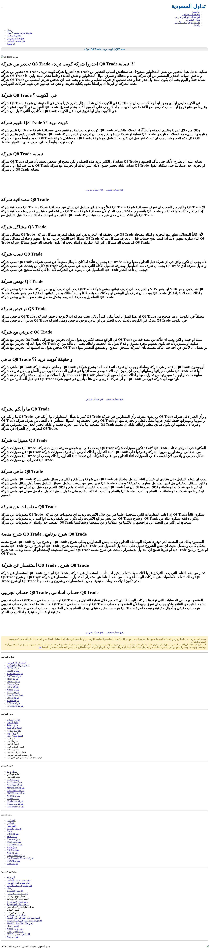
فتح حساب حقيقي (114, 190)
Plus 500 (19, 923)
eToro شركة (12, 679)
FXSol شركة (13, 671)
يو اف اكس (18, 931)
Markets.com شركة (16, 788)
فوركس (10, 823)
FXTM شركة (13, 700)
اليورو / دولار (12, 733)
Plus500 (10, 923)
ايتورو (16, 926)
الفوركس (11, 820)
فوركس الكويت (14, 828)
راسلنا (197, 25)
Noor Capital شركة (16, 855)
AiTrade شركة (13, 703)
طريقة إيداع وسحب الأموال (187, 22)
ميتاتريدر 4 (12, 771)
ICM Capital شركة (15, 790)
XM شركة (12, 847)
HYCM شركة (13, 861)
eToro (9, 926)
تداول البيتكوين (193, 20)
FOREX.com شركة (16, 793)
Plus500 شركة (13, 681)
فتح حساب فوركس (191, 14)
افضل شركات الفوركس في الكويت (23, 918)
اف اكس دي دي (22, 934)
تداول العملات (13, 720)
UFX (9, 931)
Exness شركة (13, 698)
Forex (9, 831)
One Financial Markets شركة (20, 858)
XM (9, 937)
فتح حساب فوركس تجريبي (187, 17)
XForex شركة (13, 796)
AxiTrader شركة (14, 844)
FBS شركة (12, 836)
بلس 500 (29, 923)
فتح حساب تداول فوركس (19, 880)
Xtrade (10, 929)
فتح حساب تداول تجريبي (18, 883)
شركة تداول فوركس (16, 915)
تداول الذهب (12, 722)
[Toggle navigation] (2, 7)
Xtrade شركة (13, 689)
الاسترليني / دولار (15, 736)
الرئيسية (196, 12)
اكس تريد (19, 929)
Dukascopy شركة (15, 804)
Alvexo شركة (13, 839)
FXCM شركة (13, 668)
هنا (40, 647)
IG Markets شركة (15, 801)
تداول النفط (12, 725)
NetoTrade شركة (14, 785)
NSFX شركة (13, 850)
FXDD (10, 934)
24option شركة (14, 842)
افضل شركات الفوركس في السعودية (24, 920)
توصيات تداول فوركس (17, 893)
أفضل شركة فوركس (16, 662)
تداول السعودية (188, 6)
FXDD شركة (13, 692)
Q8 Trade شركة (14, 676)
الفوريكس (11, 826)
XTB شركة (12, 853)
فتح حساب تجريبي (15, 38)
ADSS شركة (13, 779)
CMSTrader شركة (15, 806)
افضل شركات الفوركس (18, 665)
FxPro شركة (12, 687)
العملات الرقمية (14, 728)
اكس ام (15, 937)
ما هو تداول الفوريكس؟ (18, 904)
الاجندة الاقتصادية (15, 891)
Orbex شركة (13, 834)
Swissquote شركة (15, 706)
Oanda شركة (13, 798)
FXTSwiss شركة (15, 673)
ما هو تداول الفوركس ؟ (17, 901)
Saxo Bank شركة (15, 695)
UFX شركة (12, 863)
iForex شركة (13, 684)
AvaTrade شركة (14, 782)
